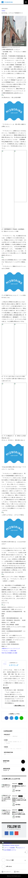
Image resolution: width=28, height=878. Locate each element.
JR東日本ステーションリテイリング (11, 648)
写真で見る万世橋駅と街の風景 (9, 653)
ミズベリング (13, 665)
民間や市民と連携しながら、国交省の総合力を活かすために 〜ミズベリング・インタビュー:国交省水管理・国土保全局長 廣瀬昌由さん (15, 700)
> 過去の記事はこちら (19, 705)
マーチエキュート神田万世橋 (9, 650)
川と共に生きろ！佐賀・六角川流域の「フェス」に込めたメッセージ (14, 691)
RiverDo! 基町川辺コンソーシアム (13, 694)
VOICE (3, 10)
